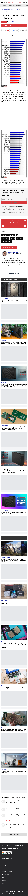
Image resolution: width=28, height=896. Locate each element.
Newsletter (24, 30)
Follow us (16, 30)
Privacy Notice (20, 208)
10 (25, 221)
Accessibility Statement (7, 871)
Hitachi (4, 235)
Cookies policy (5, 868)
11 (10, 223)
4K (17, 235)
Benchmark (5, 238)
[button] (26, 2)
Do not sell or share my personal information (12, 886)
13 (17, 223)
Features (4, 22)
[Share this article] (2, 30)
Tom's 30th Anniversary (15, 5)
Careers (3, 883)
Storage (12, 9)
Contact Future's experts (7, 861)
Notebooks (11, 235)
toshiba (12, 238)
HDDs (17, 9)
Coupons (4, 880)
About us (4, 877)
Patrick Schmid (12, 21)
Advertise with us (6, 874)
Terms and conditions (7, 858)
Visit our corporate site (12, 848)
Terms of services (18, 206)
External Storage (6, 241)
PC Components (5, 9)
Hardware (19, 238)
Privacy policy (5, 865)
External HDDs (5, 11)
